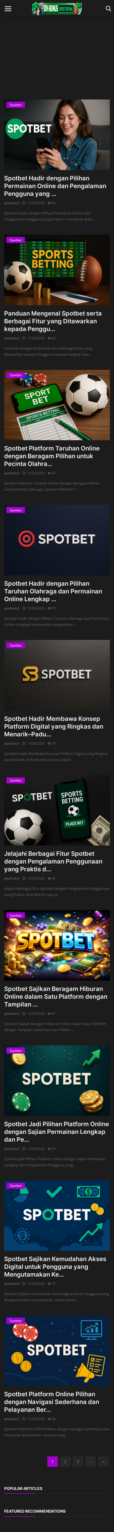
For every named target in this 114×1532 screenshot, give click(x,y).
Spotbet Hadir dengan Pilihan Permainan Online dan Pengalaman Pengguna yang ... (55, 186)
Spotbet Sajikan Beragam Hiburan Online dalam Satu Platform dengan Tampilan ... (55, 996)
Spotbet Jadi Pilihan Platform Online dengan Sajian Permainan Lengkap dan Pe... (56, 1131)
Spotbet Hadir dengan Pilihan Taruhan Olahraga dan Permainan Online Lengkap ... (53, 591)
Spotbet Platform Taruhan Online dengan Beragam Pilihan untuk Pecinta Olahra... (52, 456)
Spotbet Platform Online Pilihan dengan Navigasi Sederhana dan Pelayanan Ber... (51, 1401)
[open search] (107, 9)
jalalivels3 (11, 203)
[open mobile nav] (8, 9)
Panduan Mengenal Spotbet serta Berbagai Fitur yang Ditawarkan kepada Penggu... (53, 321)
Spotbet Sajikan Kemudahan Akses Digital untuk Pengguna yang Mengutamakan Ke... (55, 1266)
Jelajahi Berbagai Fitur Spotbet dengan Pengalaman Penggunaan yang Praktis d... (53, 861)
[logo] (57, 9)
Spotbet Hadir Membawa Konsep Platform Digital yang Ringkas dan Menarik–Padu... (53, 726)
